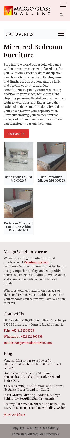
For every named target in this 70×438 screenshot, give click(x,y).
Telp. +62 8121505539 (19, 330)
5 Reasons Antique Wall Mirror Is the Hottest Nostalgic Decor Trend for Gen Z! (33, 387)
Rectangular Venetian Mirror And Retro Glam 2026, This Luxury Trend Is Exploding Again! (35, 405)
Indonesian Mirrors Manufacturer (35, 434)
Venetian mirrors (36, 262)
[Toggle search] (61, 15)
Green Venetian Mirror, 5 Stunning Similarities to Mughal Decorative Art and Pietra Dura (32, 376)
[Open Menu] (63, 5)
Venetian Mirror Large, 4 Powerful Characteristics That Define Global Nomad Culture (32, 364)
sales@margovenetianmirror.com (28, 343)
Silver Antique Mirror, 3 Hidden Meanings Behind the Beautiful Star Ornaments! (32, 396)
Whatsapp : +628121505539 (23, 336)
